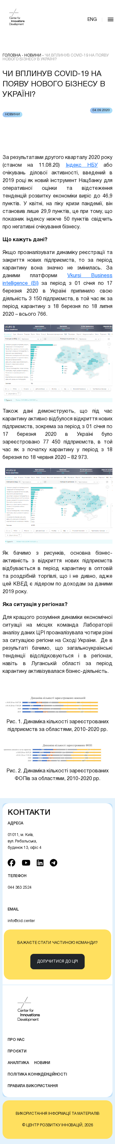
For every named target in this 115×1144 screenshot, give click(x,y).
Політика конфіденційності (37, 1074)
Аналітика (18, 1063)
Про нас (16, 1040)
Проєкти (17, 1051)
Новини (32, 55)
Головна (12, 55)
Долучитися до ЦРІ (57, 961)
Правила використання (33, 1086)
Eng (92, 20)
